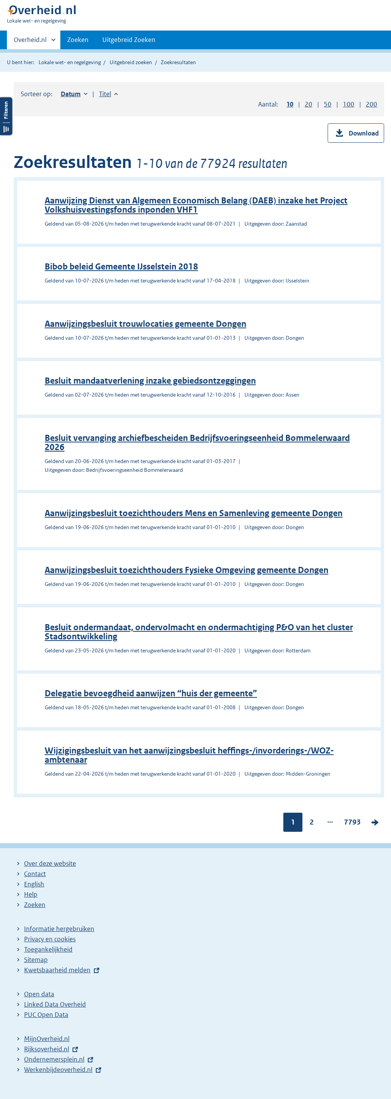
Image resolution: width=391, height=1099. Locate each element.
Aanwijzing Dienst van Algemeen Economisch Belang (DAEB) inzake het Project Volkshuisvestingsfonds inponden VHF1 (196, 205)
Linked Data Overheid (55, 1004)
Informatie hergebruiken (59, 929)
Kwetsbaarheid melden (57, 970)
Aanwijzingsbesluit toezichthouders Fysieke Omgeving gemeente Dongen (186, 570)
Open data (39, 994)
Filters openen (6, 116)
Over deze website (50, 863)
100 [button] (348, 104)
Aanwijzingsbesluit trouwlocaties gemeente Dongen (145, 324)
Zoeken (78, 40)
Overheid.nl (30, 42)
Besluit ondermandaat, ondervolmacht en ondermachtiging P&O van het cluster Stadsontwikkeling (199, 632)
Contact (35, 874)
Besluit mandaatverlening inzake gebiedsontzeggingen (150, 381)
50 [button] (327, 104)
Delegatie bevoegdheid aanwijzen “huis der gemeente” (151, 693)
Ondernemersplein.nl (54, 1059)
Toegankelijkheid (48, 949)
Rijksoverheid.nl (46, 1049)
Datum (74, 94)
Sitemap (36, 959)
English (34, 884)
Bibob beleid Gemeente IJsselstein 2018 (121, 266)
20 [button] (308, 104)
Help (30, 894)
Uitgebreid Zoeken (128, 40)
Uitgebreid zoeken (131, 62)
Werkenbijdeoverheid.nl (58, 1069)
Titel (108, 94)
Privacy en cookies (50, 939)
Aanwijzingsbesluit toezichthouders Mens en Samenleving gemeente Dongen (194, 513)
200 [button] (371, 104)
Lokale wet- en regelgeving (70, 62)
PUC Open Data (46, 1014)
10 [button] (289, 104)
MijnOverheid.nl (46, 1038)
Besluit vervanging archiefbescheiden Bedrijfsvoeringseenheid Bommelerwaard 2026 (197, 442)
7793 (352, 824)
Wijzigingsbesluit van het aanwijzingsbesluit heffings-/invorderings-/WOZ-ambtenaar (189, 755)
